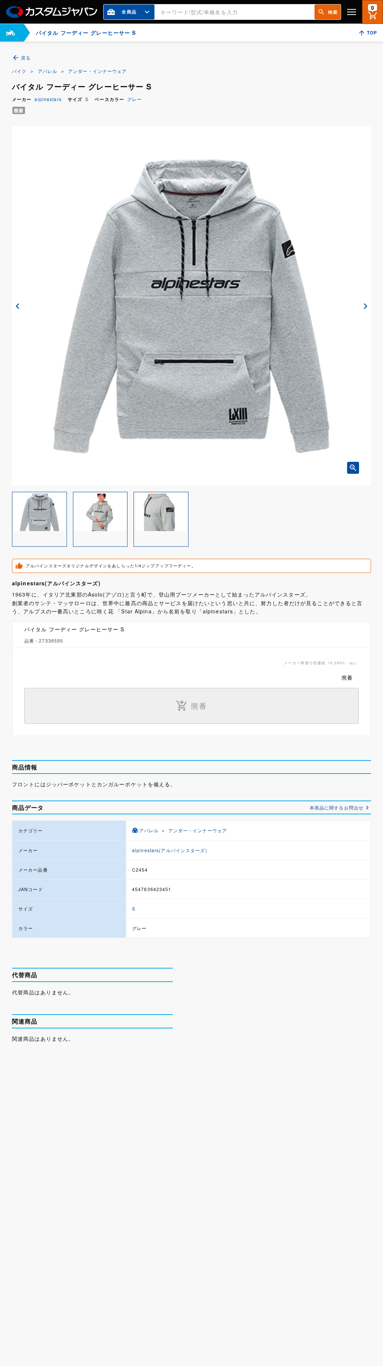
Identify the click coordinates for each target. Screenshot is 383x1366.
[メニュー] (351, 12)
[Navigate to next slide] (365, 306)
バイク (19, 71)
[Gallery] (191, 306)
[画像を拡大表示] (353, 468)
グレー (134, 99)
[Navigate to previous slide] (17, 306)
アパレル (47, 71)
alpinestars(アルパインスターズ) (169, 850)
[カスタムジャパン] (51, 12)
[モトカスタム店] (10, 33)
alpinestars (47, 99)
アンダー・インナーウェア (97, 71)
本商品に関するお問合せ (337, 807)
